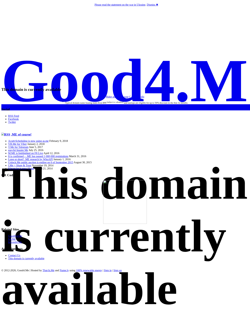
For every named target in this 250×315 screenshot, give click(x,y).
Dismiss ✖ (152, 4)
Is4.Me (12, 239)
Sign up (117, 270)
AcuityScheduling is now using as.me (28, 140)
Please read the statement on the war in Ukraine (120, 4)
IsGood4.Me (15, 242)
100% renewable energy (89, 270)
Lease (125, 96)
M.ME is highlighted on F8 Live (25, 153)
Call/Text (134, 96)
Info (142, 96)
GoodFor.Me (15, 236)
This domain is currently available (26, 258)
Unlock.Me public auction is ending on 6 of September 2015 (40, 162)
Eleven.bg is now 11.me (21, 168)
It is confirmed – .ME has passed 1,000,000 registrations (38, 156)
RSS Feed (13, 115)
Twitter (12, 122)
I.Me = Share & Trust (19, 165)
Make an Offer (114, 96)
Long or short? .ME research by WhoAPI (30, 159)
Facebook (13, 119)
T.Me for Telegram (18, 147)
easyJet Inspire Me (18, 150)
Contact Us (14, 255)
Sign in (108, 270)
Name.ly (64, 270)
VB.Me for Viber (17, 144)
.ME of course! (21, 134)
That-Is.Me (48, 270)
